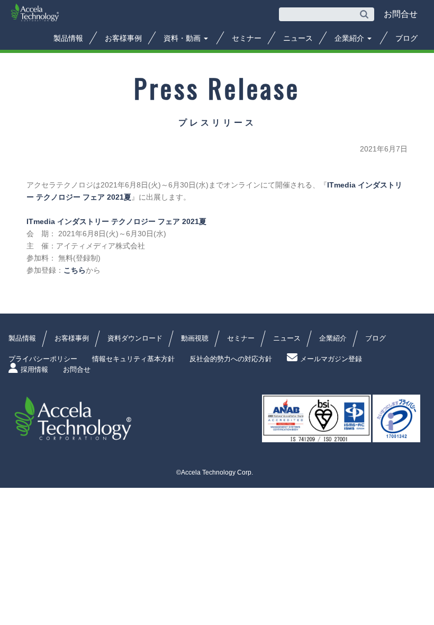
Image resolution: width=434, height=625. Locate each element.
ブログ (406, 38)
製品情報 (68, 38)
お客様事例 (123, 38)
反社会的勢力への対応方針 (230, 358)
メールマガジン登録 (331, 359)
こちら (75, 270)
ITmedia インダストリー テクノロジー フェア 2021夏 (116, 221)
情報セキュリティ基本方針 (133, 358)
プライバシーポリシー (42, 358)
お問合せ (77, 369)
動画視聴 (195, 338)
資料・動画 (183, 38)
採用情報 (34, 369)
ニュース (298, 38)
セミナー (246, 38)
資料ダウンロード (134, 338)
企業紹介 (350, 38)
